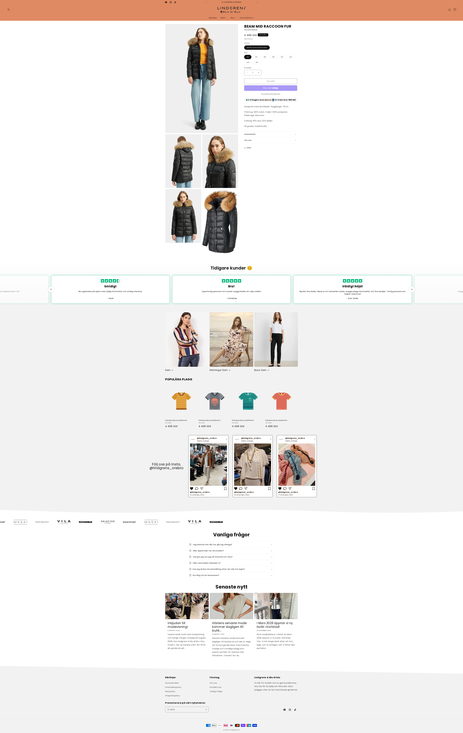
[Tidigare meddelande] (205, 2)
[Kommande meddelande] (257, 2)
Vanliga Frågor (216, 691)
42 (291, 57)
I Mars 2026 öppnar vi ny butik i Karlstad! (275, 625)
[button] (8, 9)
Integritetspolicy (172, 695)
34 (257, 57)
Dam (167, 370)
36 (266, 57)
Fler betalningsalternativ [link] (270, 94)
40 (283, 57)
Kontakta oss (215, 687)
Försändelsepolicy (173, 687)
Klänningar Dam (219, 370)
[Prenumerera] (205, 709)
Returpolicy (170, 691)
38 (274, 57)
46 (258, 63)
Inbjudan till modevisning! (178, 625)
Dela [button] (249, 148)
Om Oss (213, 683)
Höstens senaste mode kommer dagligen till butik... (229, 627)
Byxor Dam (260, 370)
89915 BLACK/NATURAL (258, 48)
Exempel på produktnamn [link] (176, 420)
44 (249, 63)
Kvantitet (247, 68)
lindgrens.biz (235, 730)
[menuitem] (213, 17)
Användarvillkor (172, 683)
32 (249, 57)
